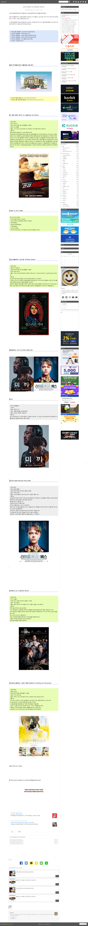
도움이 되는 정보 (70, 153)
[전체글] (76, 2)
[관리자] (83, 2)
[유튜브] (73, 297)
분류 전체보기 (69, 144)
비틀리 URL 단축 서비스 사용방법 (68, 31)
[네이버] (41, 863)
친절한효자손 (6, 924)
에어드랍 (70, 175)
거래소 (70, 169)
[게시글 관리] (15, 832)
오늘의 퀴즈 (70, 172)
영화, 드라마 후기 (70, 147)
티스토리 (70, 197)
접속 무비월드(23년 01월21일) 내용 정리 (16, 843)
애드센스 (70, 198)
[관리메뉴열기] (86, 463)
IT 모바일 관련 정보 (70, 155)
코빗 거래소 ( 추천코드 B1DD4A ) (68, 68)
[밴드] (46, 863)
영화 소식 (70, 149)
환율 (70, 177)
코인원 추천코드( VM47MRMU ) (68, 74)
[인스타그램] (69, 297)
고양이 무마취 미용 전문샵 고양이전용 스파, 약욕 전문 (22, 822)
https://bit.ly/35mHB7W (30, 98)
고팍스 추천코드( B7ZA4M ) (67, 65)
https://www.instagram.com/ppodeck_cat (18, 820)
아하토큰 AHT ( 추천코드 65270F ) (68, 80)
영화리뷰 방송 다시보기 (15, 837)
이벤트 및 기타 (70, 174)
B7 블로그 (70, 195)
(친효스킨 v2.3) (11, 924)
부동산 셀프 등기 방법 (66, 18)
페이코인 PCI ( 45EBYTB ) (67, 77)
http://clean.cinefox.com (15, 812)
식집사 (70, 184)
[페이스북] (21, 863)
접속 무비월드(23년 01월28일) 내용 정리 (33, 6)
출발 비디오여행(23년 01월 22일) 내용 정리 (16, 842)
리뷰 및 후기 (70, 181)
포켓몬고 (70, 183)
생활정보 (70, 156)
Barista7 (3, 2)
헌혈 (70, 160)
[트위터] (26, 863)
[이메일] (76, 297)
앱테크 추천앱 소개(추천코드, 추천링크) (69, 9)
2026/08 (70, 254)
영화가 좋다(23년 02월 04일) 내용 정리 (16, 839)
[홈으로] (73, 2)
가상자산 (70, 170)
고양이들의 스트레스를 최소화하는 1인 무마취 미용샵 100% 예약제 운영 (24, 824)
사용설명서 (70, 158)
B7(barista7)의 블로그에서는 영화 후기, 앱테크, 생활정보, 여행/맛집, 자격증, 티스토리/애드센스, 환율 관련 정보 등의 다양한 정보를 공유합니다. (32, 915)
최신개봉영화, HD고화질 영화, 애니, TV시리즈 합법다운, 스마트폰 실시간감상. (25, 815)
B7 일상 (70, 179)
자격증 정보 (70, 204)
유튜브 (70, 200)
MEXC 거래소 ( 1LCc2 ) (66, 71)
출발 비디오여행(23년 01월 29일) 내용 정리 (16, 840)
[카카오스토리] (36, 863)
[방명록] (78, 2)
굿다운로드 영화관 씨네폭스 (17, 814)
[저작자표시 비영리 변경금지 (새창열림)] (23, 831)
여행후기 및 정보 (70, 186)
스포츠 (70, 161)
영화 (10, 837)
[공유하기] (14, 832)
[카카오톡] (31, 863)
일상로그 (70, 191)
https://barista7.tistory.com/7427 (35, 99)
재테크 (70, 165)
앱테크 (70, 167)
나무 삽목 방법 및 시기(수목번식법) (68, 22)
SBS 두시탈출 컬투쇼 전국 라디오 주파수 (69, 20)
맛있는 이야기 (70, 189)
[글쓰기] (81, 2)
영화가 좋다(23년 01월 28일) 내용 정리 (16, 841)
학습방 (70, 202)
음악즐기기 (70, 193)
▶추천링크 (64, 66)
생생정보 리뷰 (70, 163)
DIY (70, 188)
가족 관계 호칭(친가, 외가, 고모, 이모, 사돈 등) (69, 16)
